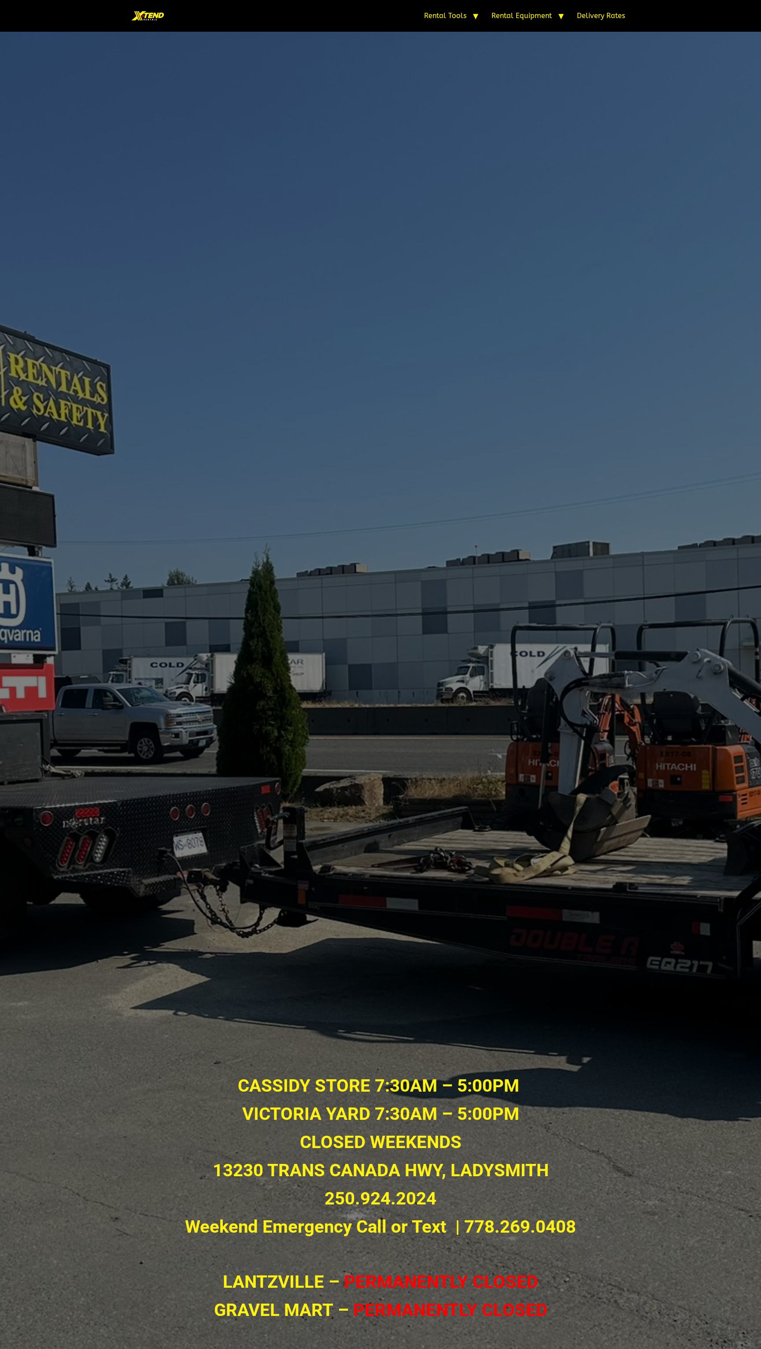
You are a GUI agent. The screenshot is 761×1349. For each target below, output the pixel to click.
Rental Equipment (521, 15)
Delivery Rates (601, 15)
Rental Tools (445, 15)
